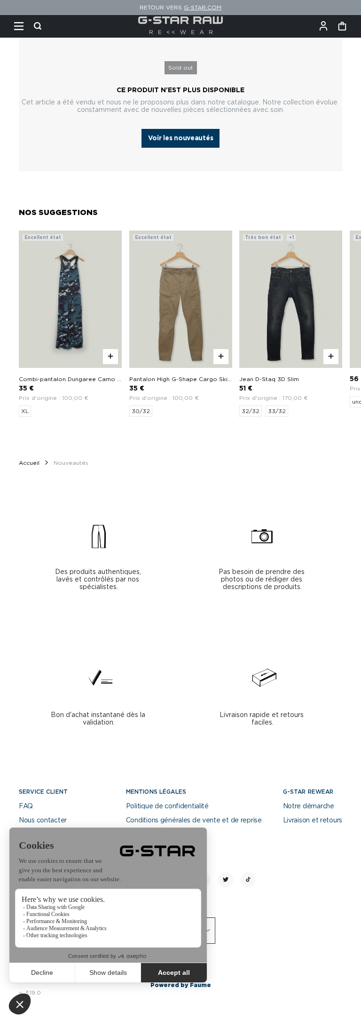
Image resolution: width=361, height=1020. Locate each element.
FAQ (26, 806)
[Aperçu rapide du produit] (110, 356)
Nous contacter (43, 820)
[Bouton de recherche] (37, 26)
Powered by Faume (180, 985)
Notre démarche (308, 806)
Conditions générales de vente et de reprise (194, 820)
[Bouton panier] (342, 26)
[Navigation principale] (18, 26)
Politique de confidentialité (167, 806)
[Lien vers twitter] (225, 879)
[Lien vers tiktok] (248, 879)
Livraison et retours (312, 820)
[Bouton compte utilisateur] (323, 26)
